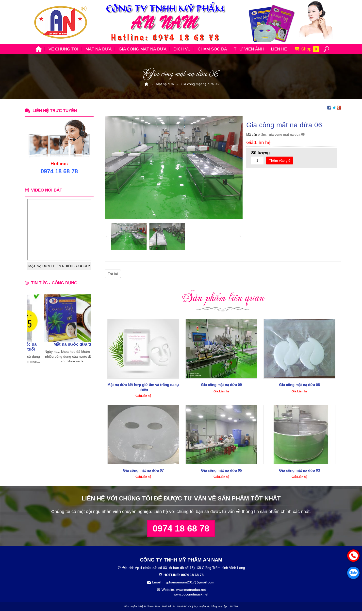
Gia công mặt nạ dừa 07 (143, 470)
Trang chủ (39, 49)
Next (87, 331)
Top (350, 587)
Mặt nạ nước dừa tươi (57, 344)
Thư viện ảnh (249, 49)
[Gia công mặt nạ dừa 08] (299, 349)
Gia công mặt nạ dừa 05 (221, 470)
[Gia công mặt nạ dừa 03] (299, 434)
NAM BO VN (184, 606)
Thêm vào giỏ (279, 160)
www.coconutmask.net (191, 594)
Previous (30, 331)
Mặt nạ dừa (98, 49)
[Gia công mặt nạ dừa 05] (221, 434)
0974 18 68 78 (181, 528)
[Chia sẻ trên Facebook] (329, 107)
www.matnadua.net (191, 590)
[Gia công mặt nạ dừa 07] (143, 434)
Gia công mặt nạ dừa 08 (299, 385)
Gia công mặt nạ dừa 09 (221, 385)
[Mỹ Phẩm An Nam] (146, 84)
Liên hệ (279, 49)
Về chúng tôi (63, 49)
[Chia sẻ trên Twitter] (334, 107)
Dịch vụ (182, 49)
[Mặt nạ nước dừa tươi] (57, 318)
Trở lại (113, 274)
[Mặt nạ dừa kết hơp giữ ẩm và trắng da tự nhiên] (143, 349)
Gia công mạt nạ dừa (142, 49)
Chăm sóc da (212, 49)
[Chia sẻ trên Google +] (339, 107)
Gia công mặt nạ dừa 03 (299, 470)
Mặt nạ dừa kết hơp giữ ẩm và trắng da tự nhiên (143, 387)
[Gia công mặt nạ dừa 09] (221, 349)
